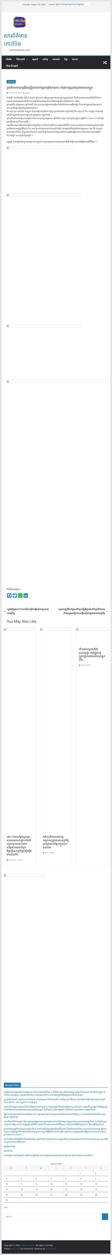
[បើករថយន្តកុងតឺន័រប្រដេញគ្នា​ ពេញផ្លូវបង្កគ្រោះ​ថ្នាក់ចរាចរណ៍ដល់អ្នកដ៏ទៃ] (92, 629)
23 (96, 1189)
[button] (26, 59)
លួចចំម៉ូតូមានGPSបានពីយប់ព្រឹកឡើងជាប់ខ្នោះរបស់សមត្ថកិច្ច (28, 611)
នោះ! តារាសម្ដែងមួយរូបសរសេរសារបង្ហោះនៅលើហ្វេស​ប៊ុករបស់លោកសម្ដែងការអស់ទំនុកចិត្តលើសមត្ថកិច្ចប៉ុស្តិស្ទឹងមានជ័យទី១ (19, 845)
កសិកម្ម (45, 59)
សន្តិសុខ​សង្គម (11, 82)
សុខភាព (75, 59)
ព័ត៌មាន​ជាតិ (20, 59)
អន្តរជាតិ (35, 59)
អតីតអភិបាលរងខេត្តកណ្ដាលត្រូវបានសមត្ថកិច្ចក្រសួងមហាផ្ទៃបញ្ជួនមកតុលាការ (56, 842)
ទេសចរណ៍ (56, 59)
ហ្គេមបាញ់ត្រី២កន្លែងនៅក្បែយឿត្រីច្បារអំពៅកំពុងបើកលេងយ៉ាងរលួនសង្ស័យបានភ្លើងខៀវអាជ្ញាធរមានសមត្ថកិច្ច (81, 611)
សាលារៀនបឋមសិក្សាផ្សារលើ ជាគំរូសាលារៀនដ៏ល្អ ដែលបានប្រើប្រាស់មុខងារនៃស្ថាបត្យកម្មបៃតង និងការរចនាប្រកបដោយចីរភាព (48, 1155)
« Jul (6, 1207)
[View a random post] (105, 62)
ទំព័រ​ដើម (9, 59)
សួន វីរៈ (27, 93)
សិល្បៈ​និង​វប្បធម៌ (12, 65)
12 (36, 1184)
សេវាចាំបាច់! (8, 1151)
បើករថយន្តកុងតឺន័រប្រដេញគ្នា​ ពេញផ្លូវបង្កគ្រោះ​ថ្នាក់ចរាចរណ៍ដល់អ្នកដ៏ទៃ (92, 654)
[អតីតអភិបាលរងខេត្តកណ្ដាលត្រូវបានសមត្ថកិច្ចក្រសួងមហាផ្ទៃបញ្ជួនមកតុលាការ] (56, 629)
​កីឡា (66, 59)
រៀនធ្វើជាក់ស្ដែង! (10, 1146)
